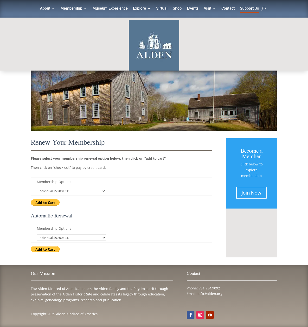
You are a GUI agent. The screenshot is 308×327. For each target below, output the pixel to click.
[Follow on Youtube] (210, 315)
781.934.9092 (209, 288)
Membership (71, 9)
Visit (207, 9)
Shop (177, 9)
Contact (228, 9)
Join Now (251, 193)
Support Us (249, 9)
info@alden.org (210, 293)
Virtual (161, 9)
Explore (139, 9)
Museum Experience (110, 9)
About (45, 9)
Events (193, 9)
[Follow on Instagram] (200, 315)
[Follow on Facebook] (190, 315)
